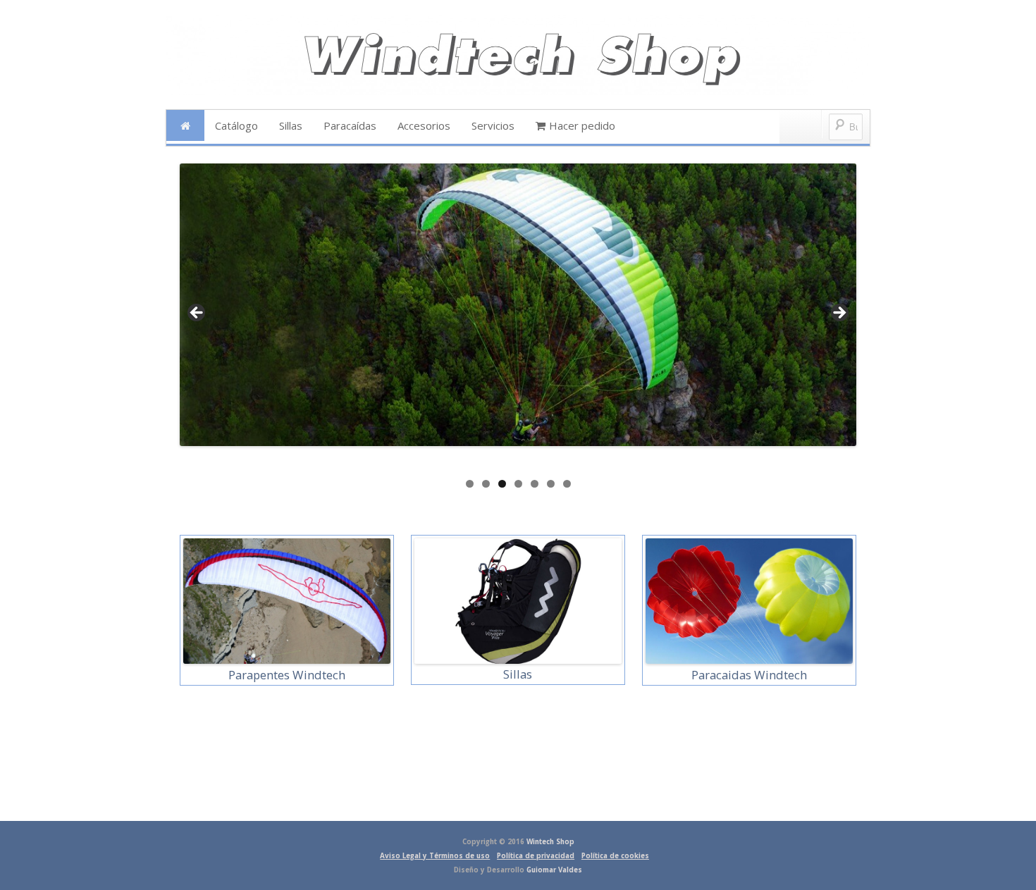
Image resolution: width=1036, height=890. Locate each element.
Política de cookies (615, 855)
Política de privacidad (535, 855)
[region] (518, 317)
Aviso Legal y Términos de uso (435, 855)
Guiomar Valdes (554, 869)
